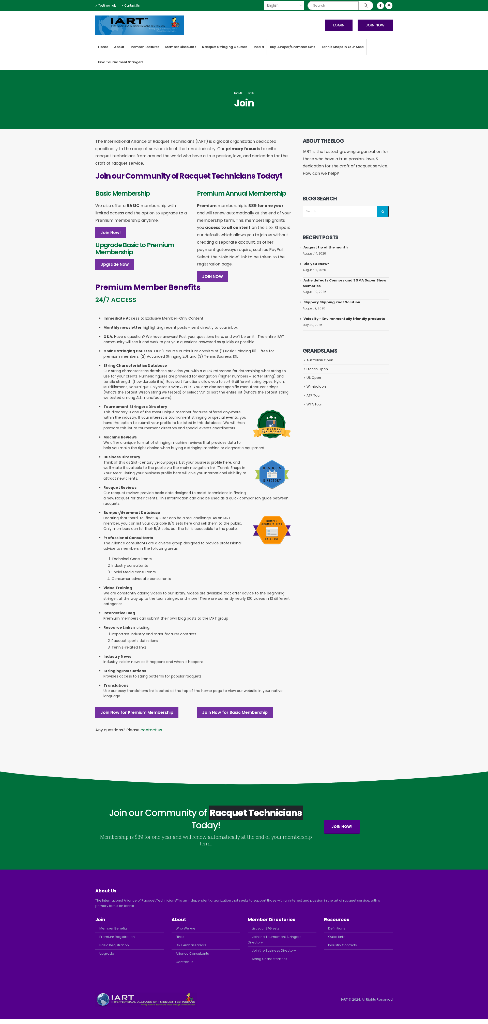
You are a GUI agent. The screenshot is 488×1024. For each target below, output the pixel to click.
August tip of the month (325, 247)
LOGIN (338, 25)
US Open (314, 377)
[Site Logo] (139, 25)
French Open (317, 369)
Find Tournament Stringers (120, 62)
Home (103, 46)
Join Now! (110, 232)
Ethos (180, 937)
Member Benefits (113, 928)
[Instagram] (388, 5)
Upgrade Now (114, 264)
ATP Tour (314, 395)
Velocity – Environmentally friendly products (344, 318)
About (119, 46)
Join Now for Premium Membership (136, 712)
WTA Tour (314, 404)
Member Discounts (180, 46)
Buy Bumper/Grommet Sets (292, 46)
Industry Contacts (342, 945)
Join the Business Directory (274, 950)
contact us (151, 730)
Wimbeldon (316, 386)
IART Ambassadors (191, 945)
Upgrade (106, 953)
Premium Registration (117, 937)
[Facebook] (380, 5)
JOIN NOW (375, 25)
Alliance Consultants (192, 953)
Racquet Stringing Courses (224, 46)
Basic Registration (114, 945)
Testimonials (107, 6)
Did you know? (316, 263)
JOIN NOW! (342, 826)
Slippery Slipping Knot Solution (331, 302)
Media (258, 46)
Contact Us (132, 6)
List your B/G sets (265, 928)
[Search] (366, 5)
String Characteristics (269, 959)
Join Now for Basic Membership (235, 712)
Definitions (336, 928)
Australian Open (320, 360)
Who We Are (185, 928)
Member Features (144, 46)
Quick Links (336, 937)
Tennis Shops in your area (342, 46)
